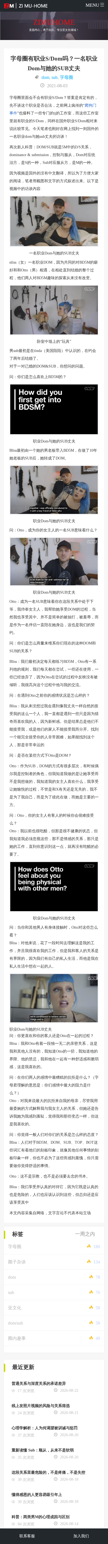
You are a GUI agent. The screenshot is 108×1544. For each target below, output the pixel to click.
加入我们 (81, 1536)
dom (45, 77)
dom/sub (15, 1323)
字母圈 (66, 77)
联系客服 (27, 1536)
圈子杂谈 (17, 1262)
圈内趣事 (17, 1338)
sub (55, 77)
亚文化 (14, 1307)
